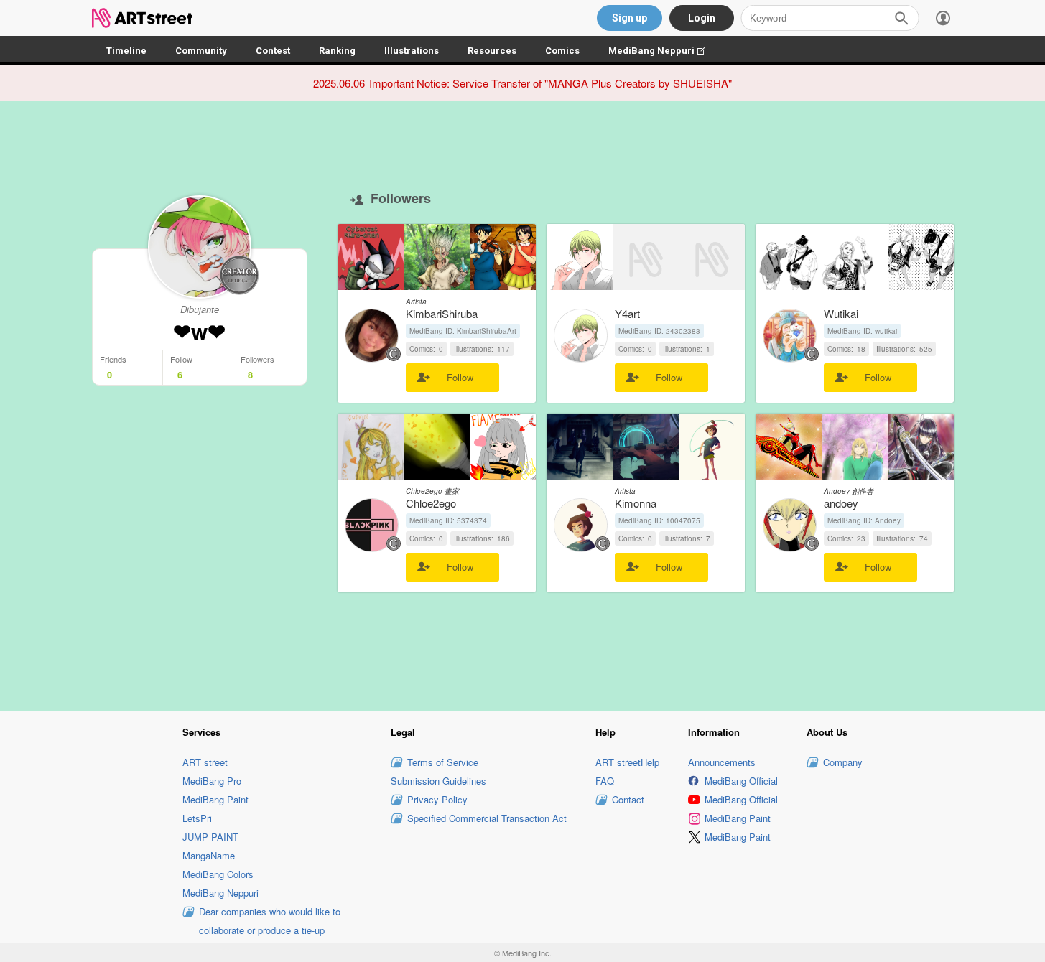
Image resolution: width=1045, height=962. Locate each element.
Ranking (337, 50)
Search (901, 18)
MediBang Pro (211, 781)
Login (701, 18)
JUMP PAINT (210, 837)
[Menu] (943, 18)
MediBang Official (741, 781)
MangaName (208, 855)
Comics (562, 50)
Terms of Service (442, 762)
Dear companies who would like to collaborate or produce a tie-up (269, 921)
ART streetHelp (627, 762)
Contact (628, 799)
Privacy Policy (437, 799)
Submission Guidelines (438, 781)
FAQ (604, 781)
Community (201, 50)
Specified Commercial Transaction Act (487, 818)
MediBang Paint (215, 799)
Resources (492, 50)
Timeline (126, 50)
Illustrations (411, 50)
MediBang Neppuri (664, 50)
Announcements (722, 762)
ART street (205, 762)
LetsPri (197, 818)
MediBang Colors (218, 874)
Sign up (629, 18)
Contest (273, 50)
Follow (460, 377)
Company (843, 762)
